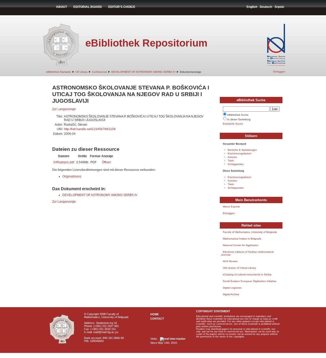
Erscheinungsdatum (239, 153)
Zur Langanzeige (64, 109)
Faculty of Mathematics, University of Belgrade (250, 232)
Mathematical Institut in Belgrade (242, 238)
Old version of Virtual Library (239, 267)
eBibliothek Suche (238, 114)
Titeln (231, 160)
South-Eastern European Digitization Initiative (249, 281)
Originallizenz (72, 176)
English (252, 7)
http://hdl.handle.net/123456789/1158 (90, 129)
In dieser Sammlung (239, 119)
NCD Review (230, 261)
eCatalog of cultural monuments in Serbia (247, 274)
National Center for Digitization (241, 245)
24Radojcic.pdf (63, 162)
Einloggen (279, 71)
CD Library (81, 71)
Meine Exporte (231, 206)
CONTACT (157, 318)
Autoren (232, 157)
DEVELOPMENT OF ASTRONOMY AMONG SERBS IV (143, 71)
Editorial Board (87, 7)
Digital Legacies (232, 287)
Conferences (99, 71)
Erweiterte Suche (233, 123)
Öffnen (106, 162)
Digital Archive (231, 294)
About (61, 7)
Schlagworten (236, 164)
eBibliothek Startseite (58, 71)
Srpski (279, 7)
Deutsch (266, 7)
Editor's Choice (121, 7)
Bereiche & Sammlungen (242, 149)
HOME (154, 314)
